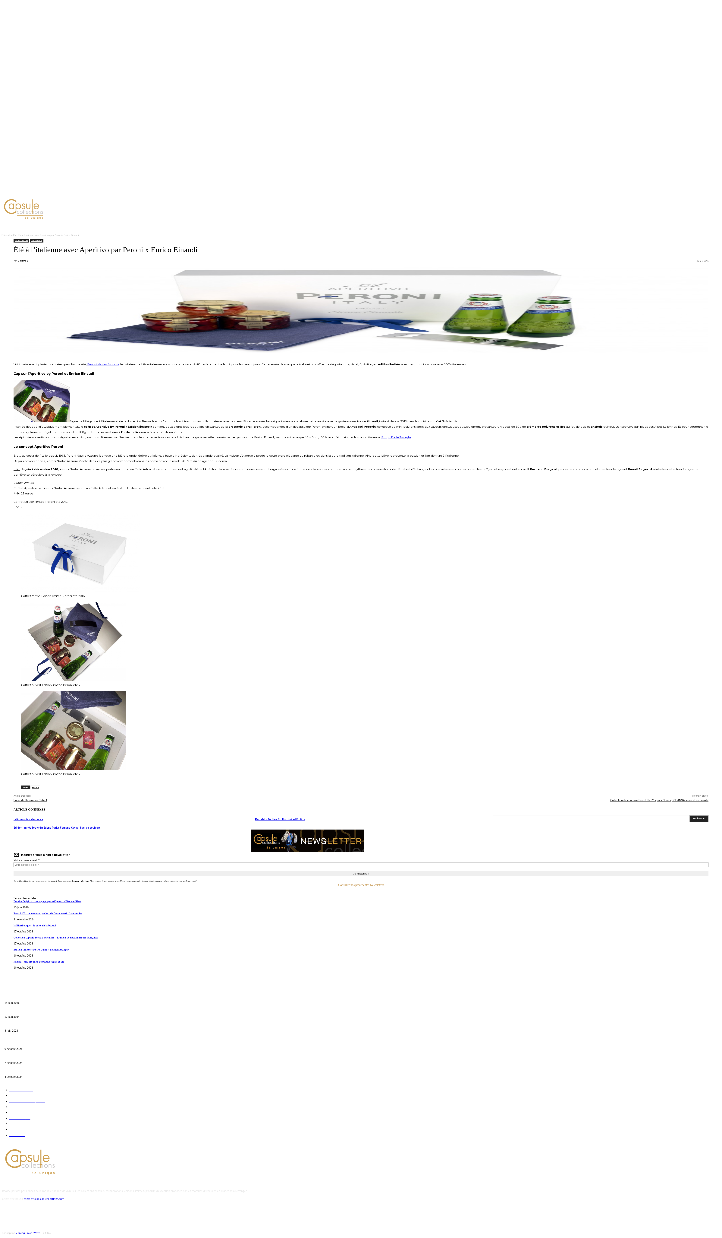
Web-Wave (33, 1233)
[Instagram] (32, 192)
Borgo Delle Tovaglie (396, 437)
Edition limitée (9, 235)
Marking (20, 1233)
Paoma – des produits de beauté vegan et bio (39, 961)
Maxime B (22, 260)
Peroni (35, 787)
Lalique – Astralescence (28, 819)
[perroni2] (73, 768)
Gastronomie (36, 240)
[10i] (80, 590)
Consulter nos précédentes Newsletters (361, 885)
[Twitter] (37, 192)
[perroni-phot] (73, 679)
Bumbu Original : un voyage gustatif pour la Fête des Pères (47, 901)
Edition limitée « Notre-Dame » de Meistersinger (41, 949)
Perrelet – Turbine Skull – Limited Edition (280, 819)
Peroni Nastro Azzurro (103, 364)
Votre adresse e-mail (27, 860)
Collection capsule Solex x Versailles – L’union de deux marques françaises (56, 937)
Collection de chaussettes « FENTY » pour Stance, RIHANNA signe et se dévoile (659, 800)
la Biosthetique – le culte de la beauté (35, 925)
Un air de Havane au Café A (30, 800)
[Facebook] (28, 192)
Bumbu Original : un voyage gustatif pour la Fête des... (32, 996)
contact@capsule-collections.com (44, 1199)
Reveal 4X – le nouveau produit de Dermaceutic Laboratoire (48, 913)
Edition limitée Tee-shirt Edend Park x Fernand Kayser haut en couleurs (57, 827)
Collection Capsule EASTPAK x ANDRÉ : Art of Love (31, 1010)
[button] (180, 226)
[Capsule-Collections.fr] (91, 209)
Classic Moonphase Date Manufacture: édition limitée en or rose (37, 1024)
